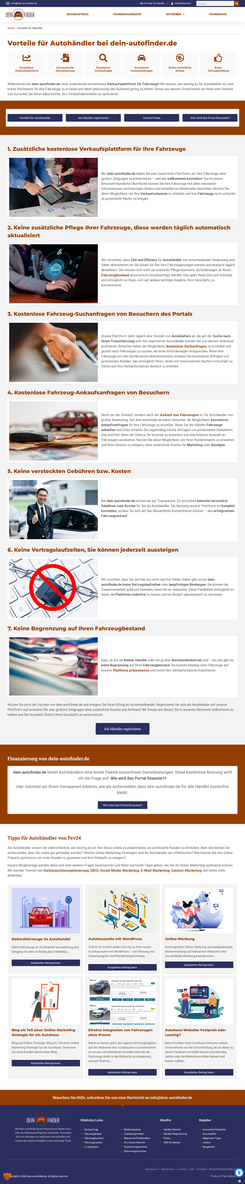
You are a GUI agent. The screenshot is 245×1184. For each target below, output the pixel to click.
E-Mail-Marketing (155, 870)
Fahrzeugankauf (127, 14)
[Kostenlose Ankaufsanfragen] (142, 58)
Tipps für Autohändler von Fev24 (44, 838)
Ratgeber (173, 14)
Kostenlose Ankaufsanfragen (141, 69)
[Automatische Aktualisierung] (65, 58)
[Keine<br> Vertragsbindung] (218, 58)
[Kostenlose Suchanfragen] (103, 58)
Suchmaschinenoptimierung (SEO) (71, 870)
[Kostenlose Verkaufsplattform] (26, 58)
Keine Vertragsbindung (218, 69)
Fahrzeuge (218, 14)
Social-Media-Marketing (119, 870)
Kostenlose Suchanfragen (103, 69)
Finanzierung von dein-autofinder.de (48, 758)
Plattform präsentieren (131, 670)
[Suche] (236, 3)
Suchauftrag (77, 14)
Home (11, 28)
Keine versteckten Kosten (180, 69)
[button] (7, 1176)
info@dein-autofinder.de (171, 1097)
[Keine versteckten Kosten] (180, 58)
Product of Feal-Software (224, 1176)
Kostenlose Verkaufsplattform (26, 69)
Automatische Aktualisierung (65, 69)
